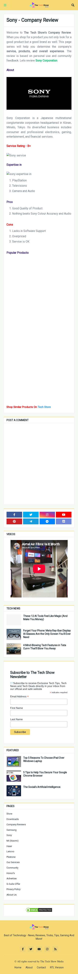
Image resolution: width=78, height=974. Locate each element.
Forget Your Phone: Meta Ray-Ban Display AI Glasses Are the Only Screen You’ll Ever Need (47, 634)
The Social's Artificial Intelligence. (42, 786)
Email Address (19, 696)
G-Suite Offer (13, 884)
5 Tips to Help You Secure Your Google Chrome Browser (45, 774)
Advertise (12, 878)
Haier (9, 846)
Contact (41, 967)
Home (18, 967)
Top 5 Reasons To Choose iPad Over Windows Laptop (43, 759)
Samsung (12, 830)
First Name (16, 707)
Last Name (16, 719)
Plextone (11, 857)
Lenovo (10, 851)
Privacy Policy (13, 889)
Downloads (13, 819)
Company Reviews (16, 824)
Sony (9, 835)
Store (9, 813)
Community (12, 867)
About (29, 967)
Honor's (11, 873)
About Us (12, 894)
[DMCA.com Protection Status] (39, 911)
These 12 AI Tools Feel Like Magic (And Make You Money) (45, 617)
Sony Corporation (46, 60)
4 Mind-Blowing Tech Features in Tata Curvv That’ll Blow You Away (44, 647)
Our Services (13, 862)
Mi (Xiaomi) (13, 840)
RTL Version (57, 967)
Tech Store (44, 407)
